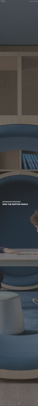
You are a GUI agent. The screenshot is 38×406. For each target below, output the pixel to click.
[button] (35, 1)
